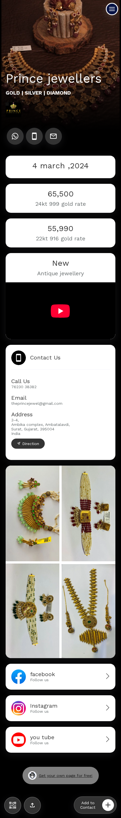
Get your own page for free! (66, 775)
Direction (30, 443)
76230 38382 (24, 387)
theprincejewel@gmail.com (36, 403)
